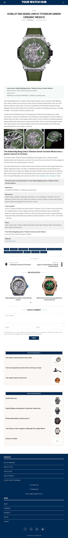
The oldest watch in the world (16, 378)
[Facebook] (25, 529)
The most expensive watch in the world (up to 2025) (23, 368)
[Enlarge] (21, 131)
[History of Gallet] (57, 441)
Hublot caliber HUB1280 (54, 249)
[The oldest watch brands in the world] (57, 360)
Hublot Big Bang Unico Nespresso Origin (48, 176)
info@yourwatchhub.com (36, 493)
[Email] (42, 529)
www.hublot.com (10, 241)
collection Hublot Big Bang (37, 249)
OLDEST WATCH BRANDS (12, 480)
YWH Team (30, 20)
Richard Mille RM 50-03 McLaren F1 (17, 418)
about (6, 504)
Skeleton (27, 252)
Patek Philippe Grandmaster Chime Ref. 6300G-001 (23, 408)
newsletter (7, 508)
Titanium (43, 252)
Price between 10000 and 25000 (13, 252)
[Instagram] (31, 529)
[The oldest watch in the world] (57, 380)
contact (6, 521)
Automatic (14, 249)
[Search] (63, 2)
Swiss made (35, 252)
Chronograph (23, 249)
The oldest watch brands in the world (19, 358)
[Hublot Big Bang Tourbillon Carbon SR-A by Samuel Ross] (18, 286)
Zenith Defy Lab (11, 398)
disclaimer (7, 512)
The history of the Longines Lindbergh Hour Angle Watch (25, 428)
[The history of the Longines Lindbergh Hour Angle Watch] (57, 431)
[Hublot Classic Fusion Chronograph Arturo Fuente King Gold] (49, 286)
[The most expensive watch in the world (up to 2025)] (57, 370)
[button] (6, 289)
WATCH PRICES (9, 476)
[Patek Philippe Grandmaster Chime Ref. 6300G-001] (57, 411)
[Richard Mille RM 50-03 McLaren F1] (57, 421)
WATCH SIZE (8, 471)
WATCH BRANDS (9, 462)
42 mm (6, 249)
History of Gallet (11, 438)
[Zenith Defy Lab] (57, 400)
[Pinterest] (36, 529)
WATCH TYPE (8, 467)
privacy (6, 517)
